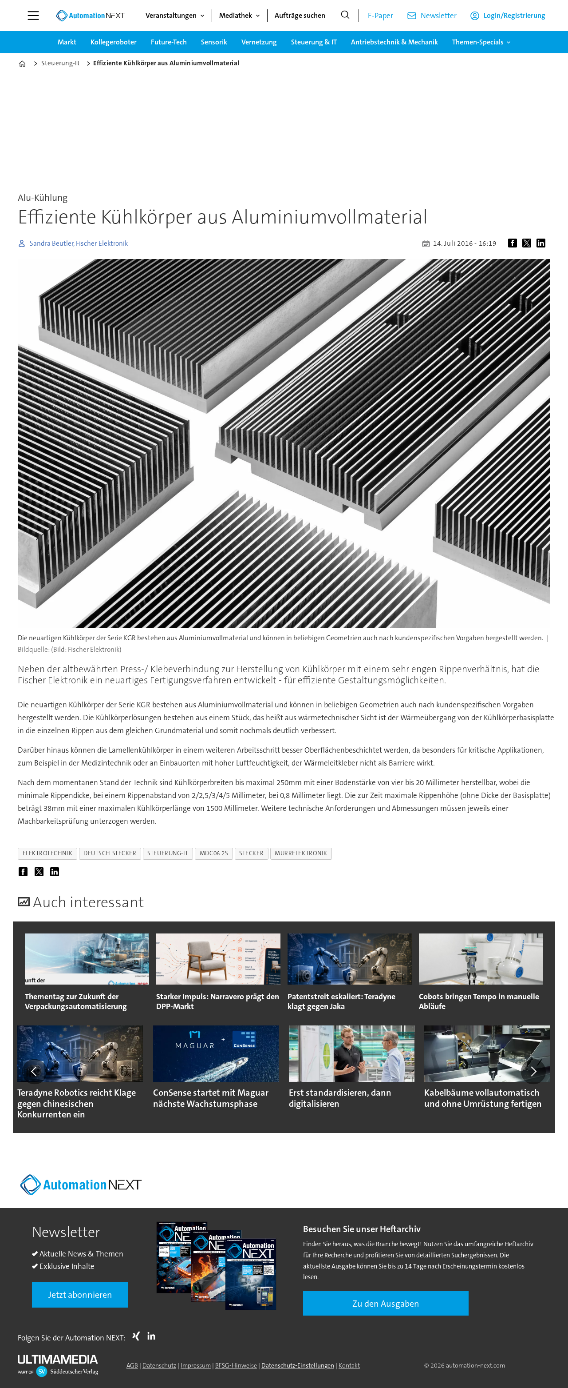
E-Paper (380, 15)
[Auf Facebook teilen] (514, 243)
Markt (67, 42)
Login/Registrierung (514, 15)
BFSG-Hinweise (236, 1365)
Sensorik (214, 42)
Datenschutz (159, 1365)
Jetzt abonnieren (80, 1294)
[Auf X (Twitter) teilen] (528, 243)
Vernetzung (259, 42)
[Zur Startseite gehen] (90, 16)
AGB (132, 1365)
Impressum (196, 1365)
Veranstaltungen (171, 15)
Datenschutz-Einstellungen (297, 1365)
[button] (34, 1071)
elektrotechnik (48, 853)
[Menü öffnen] (33, 15)
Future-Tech (169, 42)
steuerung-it (168, 853)
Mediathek (235, 15)
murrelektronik (301, 853)
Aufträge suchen (300, 15)
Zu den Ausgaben (385, 1303)
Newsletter (439, 15)
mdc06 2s (214, 853)
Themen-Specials (478, 42)
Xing (138, 1336)
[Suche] (345, 15)
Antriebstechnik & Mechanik (394, 42)
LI (153, 1336)
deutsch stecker (109, 853)
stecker (251, 853)
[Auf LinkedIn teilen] (542, 243)
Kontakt (349, 1365)
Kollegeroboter (114, 42)
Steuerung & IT (314, 42)
